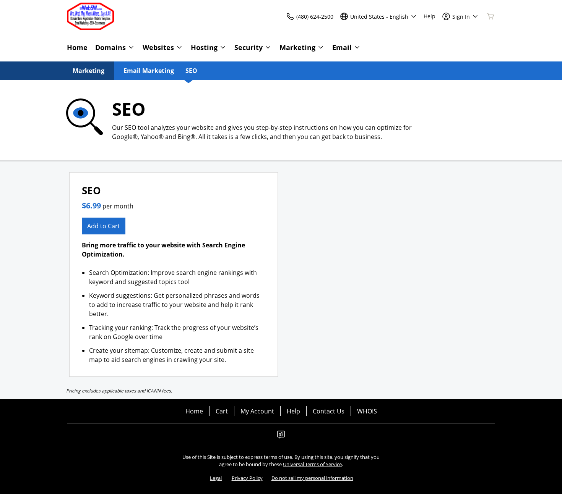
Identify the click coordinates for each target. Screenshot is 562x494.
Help (293, 411)
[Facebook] (281, 437)
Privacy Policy (247, 478)
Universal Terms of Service (312, 464)
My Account (257, 411)
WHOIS (367, 411)
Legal (216, 478)
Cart (222, 411)
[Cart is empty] (490, 16)
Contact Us (328, 411)
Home (194, 411)
